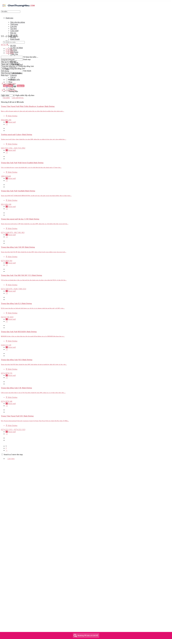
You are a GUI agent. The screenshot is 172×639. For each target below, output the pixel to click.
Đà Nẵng (13, 50)
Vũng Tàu (14, 54)
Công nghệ (14, 31)
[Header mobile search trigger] (2, 93)
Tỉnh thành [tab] (10, 53)
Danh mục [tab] (9, 51)
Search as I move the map (13, 454)
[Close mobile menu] (2, 14)
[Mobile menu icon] (86, 2)
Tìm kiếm (6, 98)
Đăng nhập (8, 86)
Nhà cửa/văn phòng (17, 22)
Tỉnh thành (27, 71)
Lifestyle (13, 75)
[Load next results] (2, 104)
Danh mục (9, 18)
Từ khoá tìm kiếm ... (30, 57)
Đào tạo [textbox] (12, 62)
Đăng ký (20, 86)
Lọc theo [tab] (9, 49)
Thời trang (14, 24)
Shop (10, 82)
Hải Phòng (14, 52)
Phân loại (4, 75)
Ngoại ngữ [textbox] (15, 64)
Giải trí (12, 77)
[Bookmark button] (6, 131)
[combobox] (12, 62)
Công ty (11, 89)
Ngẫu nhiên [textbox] (19, 95)
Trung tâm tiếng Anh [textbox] (25, 66)
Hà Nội (13, 46)
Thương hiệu (15, 79)
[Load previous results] (2, 100)
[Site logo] (18, 7)
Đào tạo (13, 33)
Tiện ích (11, 84)
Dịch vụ (11, 80)
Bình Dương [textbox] (17, 73)
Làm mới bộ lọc (18, 98)
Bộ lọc (3, 45)
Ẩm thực (13, 29)
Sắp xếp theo (29, 95)
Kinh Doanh (15, 39)
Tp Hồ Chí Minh (16, 48)
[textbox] (15, 68)
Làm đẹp (13, 26)
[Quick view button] (6, 128)
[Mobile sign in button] (2, 88)
